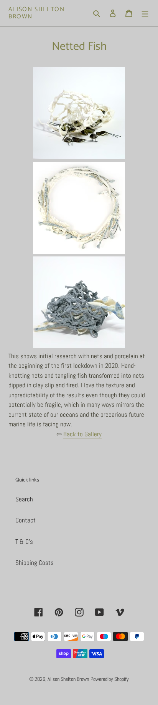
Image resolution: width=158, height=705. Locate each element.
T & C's (24, 541)
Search (24, 499)
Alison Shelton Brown (36, 13)
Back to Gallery (82, 434)
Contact (25, 520)
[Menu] (145, 13)
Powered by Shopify (110, 679)
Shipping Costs (34, 562)
